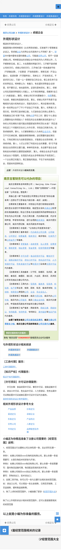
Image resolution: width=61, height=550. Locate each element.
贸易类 (33, 284)
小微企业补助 (38, 300)
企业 (19, 51)
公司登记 (13, 236)
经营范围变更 (44, 248)
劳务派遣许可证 (23, 264)
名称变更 (34, 244)
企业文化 (47, 131)
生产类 (14, 288)
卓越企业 (48, 208)
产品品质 (12, 408)
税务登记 (32, 236)
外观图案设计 (39, 15)
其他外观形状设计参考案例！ (16, 398)
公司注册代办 (44, 324)
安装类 (49, 284)
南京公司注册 (9, 32)
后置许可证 (51, 264)
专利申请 (23, 312)
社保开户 (52, 236)
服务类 (41, 284)
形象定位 (12, 418)
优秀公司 (11, 24)
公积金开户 (12, 240)
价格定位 (49, 24)
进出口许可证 (30, 260)
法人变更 (44, 244)
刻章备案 (23, 236)
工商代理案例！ (10, 366)
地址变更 (23, 248)
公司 (28, 55)
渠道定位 (12, 413)
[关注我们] (57, 513)
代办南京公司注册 (38, 232)
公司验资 (23, 300)
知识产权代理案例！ (12, 376)
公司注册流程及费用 (33, 320)
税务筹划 (40, 220)
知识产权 (52, 312)
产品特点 (31, 418)
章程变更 (13, 248)
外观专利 (13, 15)
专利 (5, 15)
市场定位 (12, 428)
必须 (32, 115)
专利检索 (13, 312)
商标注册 (44, 308)
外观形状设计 (25, 15)
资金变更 (32, 248)
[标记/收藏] (57, 519)
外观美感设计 (52, 15)
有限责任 (15, 292)
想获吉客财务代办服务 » (17, 332)
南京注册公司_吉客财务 (21, 6)
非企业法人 (41, 292)
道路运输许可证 (16, 260)
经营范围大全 (50, 491)
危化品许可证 (44, 260)
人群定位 (31, 423)
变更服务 (25, 244)
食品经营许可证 (37, 256)
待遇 (50, 95)
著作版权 (42, 312)
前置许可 (36, 264)
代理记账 (38, 296)
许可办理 (25, 256)
